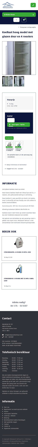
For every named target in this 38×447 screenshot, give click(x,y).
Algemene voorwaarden (11, 428)
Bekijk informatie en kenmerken (17, 164)
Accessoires (9, 138)
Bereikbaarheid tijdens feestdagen (14, 420)
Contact (6, 424)
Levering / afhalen (9, 415)
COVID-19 (7, 426)
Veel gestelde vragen (10, 422)
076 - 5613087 (18, 168)
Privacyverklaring (15, 441)
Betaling (6, 418)
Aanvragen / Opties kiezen (17, 125)
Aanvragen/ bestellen (10, 413)
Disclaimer (5, 441)
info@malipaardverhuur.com (14, 335)
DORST (22, 443)
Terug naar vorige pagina (28, 27)
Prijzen (6, 411)
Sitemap (27, 439)
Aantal (9, 116)
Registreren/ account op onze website (15, 409)
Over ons (6, 407)
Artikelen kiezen (9, 14)
